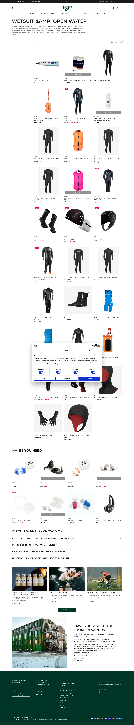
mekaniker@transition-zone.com (21, 695)
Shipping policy (52, 719)
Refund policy (26, 719)
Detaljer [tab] (67, 350)
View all (66, 610)
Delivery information (66, 695)
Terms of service (43, 719)
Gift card (62, 705)
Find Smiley (63, 707)
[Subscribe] (121, 681)
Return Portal (64, 688)
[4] (120, 42)
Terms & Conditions (66, 698)
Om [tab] (90, 350)
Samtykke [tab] (43, 350)
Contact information (62, 719)
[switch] (58, 372)
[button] (114, 8)
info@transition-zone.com (19, 691)
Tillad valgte (67, 378)
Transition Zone (19, 717)
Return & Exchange (66, 693)
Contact (62, 685)
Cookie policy (64, 702)
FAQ (61, 680)
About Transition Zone (67, 683)
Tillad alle (89, 378)
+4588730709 (15, 686)
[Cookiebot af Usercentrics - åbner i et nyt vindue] (93, 345)
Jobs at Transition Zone (67, 710)
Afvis (44, 378)
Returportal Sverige (66, 690)
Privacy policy (64, 700)
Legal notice (16, 721)
